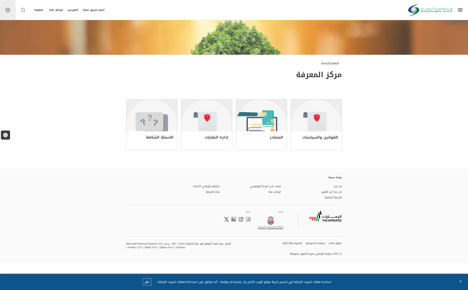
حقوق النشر (335, 243)
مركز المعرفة (213, 192)
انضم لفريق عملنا (94, 9)
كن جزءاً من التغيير (332, 192)
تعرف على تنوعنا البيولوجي (265, 186)
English (39, 10)
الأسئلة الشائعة (333, 198)
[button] (5, 135)
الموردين (72, 9)
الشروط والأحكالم (292, 243)
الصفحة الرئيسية (330, 63)
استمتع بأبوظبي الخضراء (206, 186)
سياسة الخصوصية (315, 243)
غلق (147, 282)
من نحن (338, 186)
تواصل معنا (56, 9)
